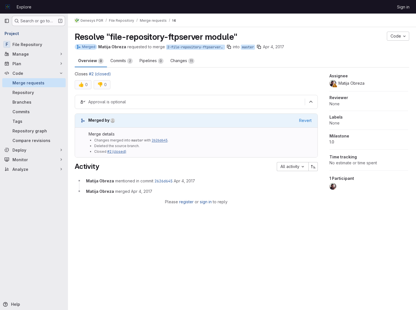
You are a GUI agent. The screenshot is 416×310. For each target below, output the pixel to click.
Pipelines (151, 60)
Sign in (403, 7)
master (248, 47)
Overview (90, 60)
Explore (24, 7)
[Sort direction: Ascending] (313, 166)
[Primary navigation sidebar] (6, 20)
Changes (181, 60)
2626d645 (160, 140)
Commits (120, 60)
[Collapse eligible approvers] (310, 102)
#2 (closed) (100, 73)
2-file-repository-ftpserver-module (196, 47)
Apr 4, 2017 (273, 46)
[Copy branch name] (229, 46)
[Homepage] (7, 6)
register (186, 201)
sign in (206, 201)
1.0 (331, 141)
